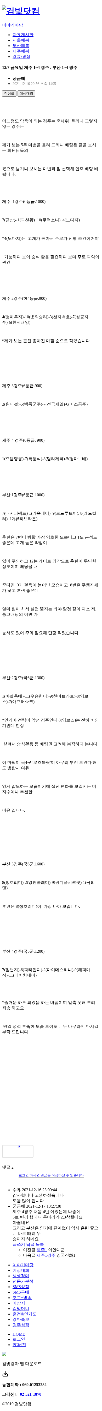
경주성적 (21, 1325)
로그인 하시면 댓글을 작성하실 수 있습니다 (51, 1175)
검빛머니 (21, 1308)
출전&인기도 (25, 1314)
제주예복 (21, 51)
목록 (40, 1244)
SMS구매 (21, 1292)
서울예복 (21, 40)
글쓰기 (19, 1244)
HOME (19, 1334)
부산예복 (21, 45)
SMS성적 (21, 1286)
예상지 (19, 1303)
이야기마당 (12, 25)
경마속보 (21, 1319)
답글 (30, 1244)
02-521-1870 (30, 1394)
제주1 (42, 1250)
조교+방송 (22, 1297)
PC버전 (19, 1344)
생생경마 (21, 1276)
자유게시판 (23, 34)
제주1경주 (46, 1255)
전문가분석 (23, 1281)
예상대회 (26, 93)
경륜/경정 (21, 56)
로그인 (19, 1339)
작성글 (9, 93)
